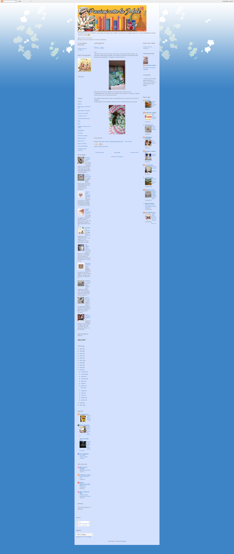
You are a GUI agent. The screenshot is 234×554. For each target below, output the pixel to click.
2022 (81, 358)
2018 (81, 367)
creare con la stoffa (83, 113)
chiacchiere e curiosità (84, 110)
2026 (81, 349)
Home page (117, 152)
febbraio (83, 397)
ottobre (83, 376)
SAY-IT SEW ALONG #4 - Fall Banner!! (154, 217)
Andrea (79, 104)
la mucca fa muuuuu (88, 281)
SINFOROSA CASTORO (148, 138)
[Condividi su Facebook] (100, 144)
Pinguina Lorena (149, 190)
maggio (83, 390)
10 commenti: (128, 141)
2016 (81, 403)
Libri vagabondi (84, 454)
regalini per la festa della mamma (88, 211)
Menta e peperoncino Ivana (85, 483)
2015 (81, 405)
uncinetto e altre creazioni (82, 149)
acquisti (80, 101)
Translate (88, 537)
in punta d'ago (149, 165)
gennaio (83, 400)
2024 (81, 353)
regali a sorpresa (82, 143)
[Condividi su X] (98, 144)
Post (79, 522)
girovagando (81, 130)
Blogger (124, 541)
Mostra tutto (153, 223)
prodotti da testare (103, 146)
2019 (81, 365)
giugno (83, 385)
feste (79, 123)
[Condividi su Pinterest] (102, 144)
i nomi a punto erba (88, 175)
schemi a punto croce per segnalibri (87, 194)
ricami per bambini (82, 146)
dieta (79, 121)
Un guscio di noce (154, 142)
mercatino (80, 133)
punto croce (81, 141)
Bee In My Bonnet (150, 212)
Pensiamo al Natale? (87, 264)
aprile (82, 393)
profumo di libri (81, 138)
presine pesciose (87, 298)
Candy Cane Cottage (154, 128)
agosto (83, 381)
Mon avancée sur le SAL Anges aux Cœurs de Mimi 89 (150, 206)
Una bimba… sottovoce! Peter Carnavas (84, 457)
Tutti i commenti (82, 525)
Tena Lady (99, 48)
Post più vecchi (134, 152)
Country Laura (149, 177)
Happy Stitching (149, 203)
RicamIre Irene (149, 125)
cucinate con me (82, 116)
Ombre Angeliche (84, 425)
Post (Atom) (120, 156)
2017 (81, 369)
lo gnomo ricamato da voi (87, 159)
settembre (84, 378)
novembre (84, 374)
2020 (81, 362)
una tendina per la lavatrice (87, 247)
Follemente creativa (85, 475)
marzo (83, 395)
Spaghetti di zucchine (85, 470)
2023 (81, 356)
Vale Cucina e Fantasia (83, 467)
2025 (81, 351)
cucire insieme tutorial (83, 118)
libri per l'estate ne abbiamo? (88, 316)
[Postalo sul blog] (97, 144)
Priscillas (147, 100)
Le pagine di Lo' (84, 414)
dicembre (83, 371)
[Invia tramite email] (95, 144)
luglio (82, 383)
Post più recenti (100, 152)
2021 (81, 360)
